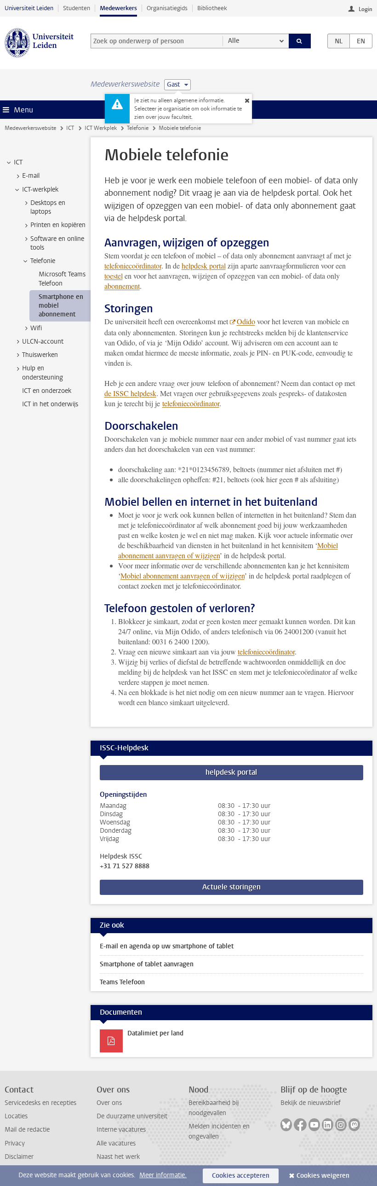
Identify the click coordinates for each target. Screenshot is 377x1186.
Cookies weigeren (323, 1175)
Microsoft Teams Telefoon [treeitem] (62, 278)
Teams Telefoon (122, 982)
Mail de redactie (27, 1129)
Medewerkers (118, 8)
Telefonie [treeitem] (42, 261)
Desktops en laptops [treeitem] (47, 207)
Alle (234, 40)
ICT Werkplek (101, 128)
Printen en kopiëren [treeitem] (58, 225)
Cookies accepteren (240, 1175)
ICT (70, 128)
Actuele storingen (231, 887)
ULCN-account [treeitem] (42, 341)
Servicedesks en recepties (40, 1102)
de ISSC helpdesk (130, 393)
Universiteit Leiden (29, 8)
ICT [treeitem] (18, 162)
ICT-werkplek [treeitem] (40, 189)
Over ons (109, 1102)
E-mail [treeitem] (31, 175)
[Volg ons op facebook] (300, 1124)
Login (365, 9)
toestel (113, 275)
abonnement (122, 286)
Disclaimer (19, 1156)
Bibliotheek (212, 8)
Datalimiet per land (155, 1033)
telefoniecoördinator (132, 265)
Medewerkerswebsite (30, 128)
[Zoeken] (300, 41)
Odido (246, 321)
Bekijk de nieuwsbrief (310, 1102)
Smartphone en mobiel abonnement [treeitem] (61, 305)
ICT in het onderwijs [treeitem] (50, 404)
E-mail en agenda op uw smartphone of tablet (167, 946)
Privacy (15, 1143)
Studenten (76, 8)
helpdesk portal (204, 265)
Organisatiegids (167, 8)
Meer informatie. (163, 1175)
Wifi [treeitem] (36, 328)
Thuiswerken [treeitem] (40, 355)
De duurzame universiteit (132, 1116)
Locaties (16, 1116)
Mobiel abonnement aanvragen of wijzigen (182, 575)
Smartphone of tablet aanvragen (147, 964)
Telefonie (138, 128)
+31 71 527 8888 (124, 866)
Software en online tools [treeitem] (57, 243)
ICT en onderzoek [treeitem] (46, 390)
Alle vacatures (116, 1143)
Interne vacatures (121, 1129)
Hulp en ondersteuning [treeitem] (42, 372)
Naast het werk (118, 1156)
